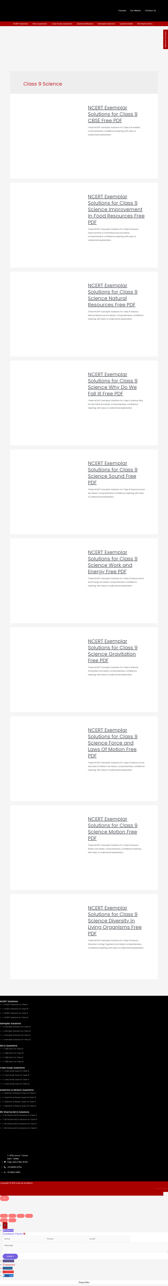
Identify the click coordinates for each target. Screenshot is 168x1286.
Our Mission (135, 10)
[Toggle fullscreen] (21, 1216)
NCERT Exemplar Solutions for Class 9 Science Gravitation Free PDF (112, 651)
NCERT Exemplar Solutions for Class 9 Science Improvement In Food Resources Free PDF (116, 209)
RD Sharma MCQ (144, 23)
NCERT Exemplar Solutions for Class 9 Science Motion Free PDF (112, 828)
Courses (122, 10)
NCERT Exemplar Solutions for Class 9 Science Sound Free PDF (112, 473)
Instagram (10, 1264)
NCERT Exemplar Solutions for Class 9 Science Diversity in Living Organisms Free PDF (115, 920)
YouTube (9, 1271)
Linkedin (9, 1268)
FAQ (11, 1275)
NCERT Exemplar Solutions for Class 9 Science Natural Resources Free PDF (112, 295)
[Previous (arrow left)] (4, 1220)
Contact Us (150, 10)
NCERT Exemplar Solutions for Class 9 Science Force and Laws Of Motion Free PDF (112, 743)
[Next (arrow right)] (12, 1220)
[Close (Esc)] (4, 1216)
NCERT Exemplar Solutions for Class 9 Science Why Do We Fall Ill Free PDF (112, 384)
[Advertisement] (84, 44)
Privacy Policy (162, 1188)
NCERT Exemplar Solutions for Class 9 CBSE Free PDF (112, 114)
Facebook (9, 1260)
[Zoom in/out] (29, 1216)
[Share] (12, 1216)
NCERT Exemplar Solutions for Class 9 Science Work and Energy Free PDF (112, 562)
